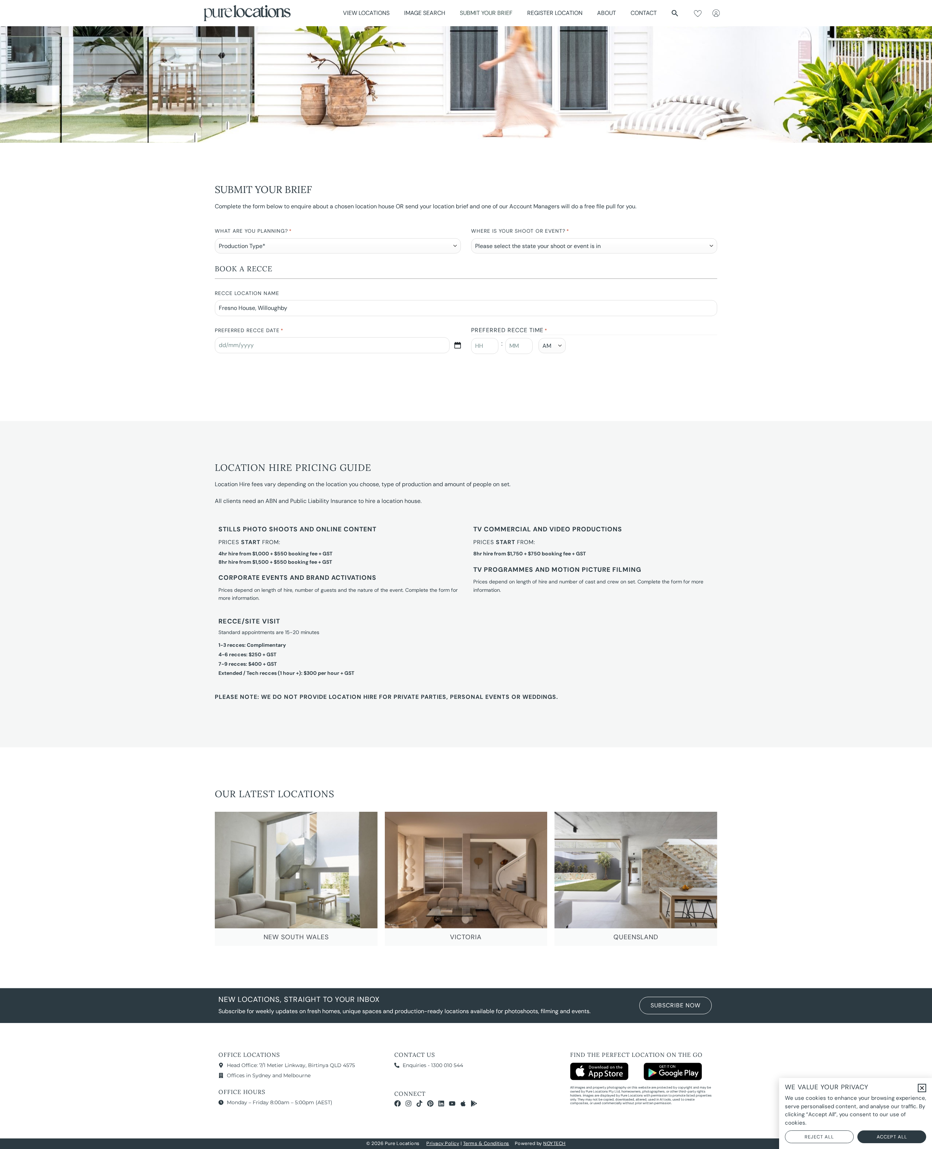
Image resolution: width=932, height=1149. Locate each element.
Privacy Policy (442, 1143)
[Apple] (463, 1103)
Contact (644, 13)
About (606, 13)
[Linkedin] (441, 1103)
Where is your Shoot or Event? (520, 231)
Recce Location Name (247, 293)
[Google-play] (474, 1103)
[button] (675, 13)
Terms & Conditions (486, 1143)
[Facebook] (397, 1103)
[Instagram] (408, 1103)
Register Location (554, 13)
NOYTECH (554, 1143)
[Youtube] (452, 1103)
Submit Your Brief (486, 13)
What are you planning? (253, 231)
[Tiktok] (419, 1103)
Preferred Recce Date (249, 330)
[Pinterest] (430, 1103)
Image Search (424, 13)
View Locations (366, 13)
